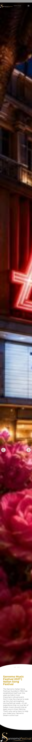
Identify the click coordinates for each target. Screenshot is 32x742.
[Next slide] (28, 450)
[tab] (14, 667)
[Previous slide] (3, 450)
